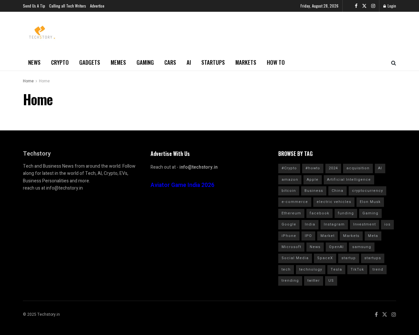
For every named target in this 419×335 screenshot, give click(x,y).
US (331, 280)
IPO (308, 236)
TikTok (357, 269)
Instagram (334, 224)
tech (286, 269)
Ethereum (291, 213)
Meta (373, 236)
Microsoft (291, 247)
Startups (213, 62)
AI (189, 62)
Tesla (336, 269)
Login (391, 5)
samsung (361, 247)
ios (387, 224)
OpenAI (336, 247)
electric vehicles (334, 202)
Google (289, 224)
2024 (333, 168)
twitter (313, 280)
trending (290, 280)
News (34, 62)
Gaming (145, 62)
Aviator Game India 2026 (182, 185)
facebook (319, 213)
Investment (364, 224)
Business (313, 190)
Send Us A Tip (34, 5)
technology (310, 269)
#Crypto (289, 168)
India (310, 224)
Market (327, 236)
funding (346, 213)
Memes (118, 62)
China (337, 190)
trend (378, 269)
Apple (313, 179)
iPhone (289, 236)
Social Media (295, 258)
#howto (312, 168)
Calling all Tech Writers (67, 5)
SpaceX (325, 258)
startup (348, 258)
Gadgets (89, 62)
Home (28, 81)
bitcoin (289, 190)
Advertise (97, 5)
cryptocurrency (367, 190)
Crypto (60, 62)
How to (276, 62)
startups (372, 258)
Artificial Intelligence (349, 179)
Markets (245, 62)
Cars (170, 62)
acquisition (358, 168)
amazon (290, 179)
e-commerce (295, 202)
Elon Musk (370, 202)
